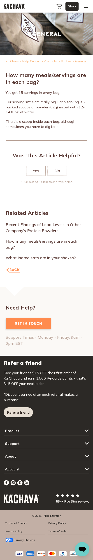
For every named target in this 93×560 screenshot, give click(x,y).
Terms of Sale (57, 531)
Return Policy (13, 531)
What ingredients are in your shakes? (41, 257)
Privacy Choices (24, 540)
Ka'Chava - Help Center (23, 61)
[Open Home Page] (14, 6)
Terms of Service (16, 523)
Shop (72, 6)
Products (50, 61)
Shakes (66, 61)
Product (12, 430)
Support (12, 443)
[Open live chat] (82, 549)
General (80, 61)
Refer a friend (18, 412)
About (10, 456)
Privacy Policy (57, 523)
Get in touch (28, 323)
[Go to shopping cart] (59, 6)
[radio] (36, 171)
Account (12, 469)
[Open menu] (85, 6)
